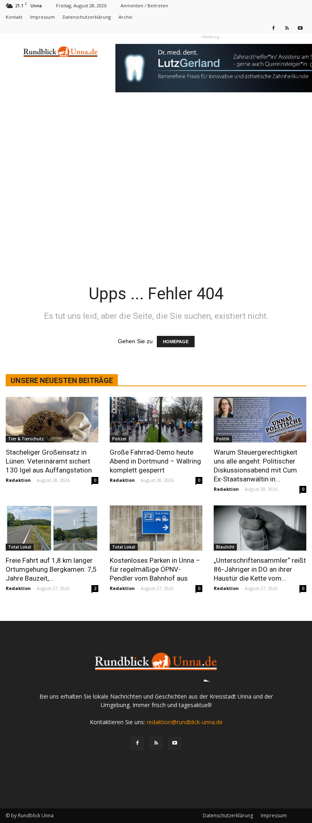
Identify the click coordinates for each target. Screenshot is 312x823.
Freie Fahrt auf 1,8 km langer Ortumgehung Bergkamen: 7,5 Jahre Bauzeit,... (51, 569)
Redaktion (18, 480)
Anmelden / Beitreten (144, 5)
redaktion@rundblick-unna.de (185, 722)
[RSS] (287, 27)
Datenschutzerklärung (87, 17)
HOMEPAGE (175, 341)
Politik (223, 439)
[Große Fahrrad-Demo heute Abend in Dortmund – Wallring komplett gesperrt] (156, 419)
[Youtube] (300, 27)
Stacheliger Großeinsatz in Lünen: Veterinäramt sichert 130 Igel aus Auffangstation (49, 461)
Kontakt (14, 17)
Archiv (125, 17)
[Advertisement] (156, 163)
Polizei (119, 439)
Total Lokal (19, 547)
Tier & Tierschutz (26, 439)
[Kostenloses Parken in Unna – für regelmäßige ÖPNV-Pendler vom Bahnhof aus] (156, 528)
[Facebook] (273, 27)
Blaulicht (225, 547)
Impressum (42, 17)
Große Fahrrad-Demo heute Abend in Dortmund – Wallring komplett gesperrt (155, 461)
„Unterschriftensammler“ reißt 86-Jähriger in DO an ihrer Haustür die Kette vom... (260, 569)
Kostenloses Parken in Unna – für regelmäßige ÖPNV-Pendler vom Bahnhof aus (155, 569)
